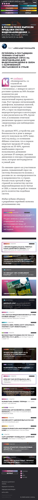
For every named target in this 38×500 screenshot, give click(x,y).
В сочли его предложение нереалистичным (19, 316)
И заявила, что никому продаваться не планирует (17, 380)
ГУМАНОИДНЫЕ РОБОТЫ (18, 293)
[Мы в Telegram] (2, 3)
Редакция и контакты (8, 486)
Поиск (26, 3)
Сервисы (6, 444)
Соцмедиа (9, 8)
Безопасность (28, 8)
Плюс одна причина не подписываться (18, 248)
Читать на (9, 210)
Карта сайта (5, 492)
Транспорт (9, 10)
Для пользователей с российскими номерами (18, 449)
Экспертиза (9, 300)
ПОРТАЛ (9, 471)
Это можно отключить (18, 261)
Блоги (28, 10)
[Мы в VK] (4, 3)
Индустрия (5, 312)
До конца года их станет (18, 337)
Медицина (5, 426)
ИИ (28, 5)
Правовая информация (8, 489)
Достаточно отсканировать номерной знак (16, 411)
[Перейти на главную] (13, 1)
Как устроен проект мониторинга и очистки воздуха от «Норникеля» (17, 305)
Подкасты (9, 13)
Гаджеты (6, 349)
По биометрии (18, 326)
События (14, 24)
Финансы (4, 322)
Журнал (28, 13)
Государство (9, 5)
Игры (5, 364)
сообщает (18, 79)
